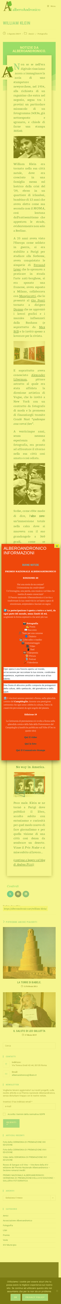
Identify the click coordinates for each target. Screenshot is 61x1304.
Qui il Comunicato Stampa (30, 750)
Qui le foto (30, 743)
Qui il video (30, 737)
